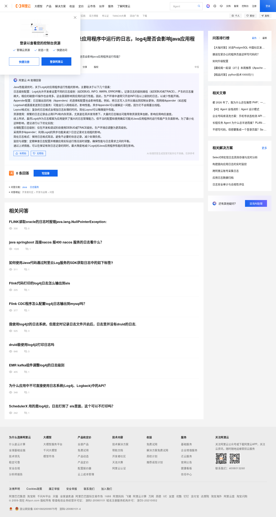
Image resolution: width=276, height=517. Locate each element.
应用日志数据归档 (223, 177)
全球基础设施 (17, 450)
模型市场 (48, 456)
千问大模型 (50, 450)
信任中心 (186, 474)
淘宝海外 (216, 496)
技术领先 (14, 456)
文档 (228, 6)
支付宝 (195, 496)
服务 (110, 6)
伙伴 (101, 6)
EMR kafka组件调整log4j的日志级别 (36, 365)
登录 (268, 6)
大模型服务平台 (53, 444)
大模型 (38, 6)
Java (24, 187)
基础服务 (186, 444)
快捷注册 (24, 62)
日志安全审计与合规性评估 (228, 184)
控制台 (245, 6)
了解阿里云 (123, 6)
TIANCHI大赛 (119, 15)
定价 (81, 6)
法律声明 (14, 488)
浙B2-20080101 (96, 500)
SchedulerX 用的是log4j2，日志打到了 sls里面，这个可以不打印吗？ (62, 406)
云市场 (91, 6)
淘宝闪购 (242, 496)
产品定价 (83, 462)
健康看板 (186, 468)
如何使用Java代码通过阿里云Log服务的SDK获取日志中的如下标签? (61, 262)
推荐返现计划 (155, 462)
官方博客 (93, 15)
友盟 (171, 496)
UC (165, 496)
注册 (254, 6)
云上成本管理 (86, 474)
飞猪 (128, 496)
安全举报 (71, 488)
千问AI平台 (44, 496)
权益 (72, 6)
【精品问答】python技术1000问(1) (233, 74)
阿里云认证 (119, 468)
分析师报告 (16, 474)
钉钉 (186, 496)
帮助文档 (117, 450)
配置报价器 (84, 468)
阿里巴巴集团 (17, 496)
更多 (264, 148)
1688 (108, 496)
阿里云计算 (140, 496)
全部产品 (83, 444)
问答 (52, 192)
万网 (151, 496)
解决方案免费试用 (157, 450)
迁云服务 (186, 456)
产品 (48, 6)
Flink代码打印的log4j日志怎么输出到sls (39, 283)
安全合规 (14, 468)
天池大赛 (117, 462)
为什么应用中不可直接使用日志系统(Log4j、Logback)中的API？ (58, 385)
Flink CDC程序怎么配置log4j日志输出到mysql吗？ (48, 303)
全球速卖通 (67, 496)
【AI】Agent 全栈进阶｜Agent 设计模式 (236, 109)
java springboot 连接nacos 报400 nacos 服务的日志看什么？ (56, 242)
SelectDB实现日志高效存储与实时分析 (235, 157)
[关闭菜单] (6, 6)
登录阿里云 (56, 61)
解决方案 (60, 6)
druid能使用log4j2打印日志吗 (31, 344)
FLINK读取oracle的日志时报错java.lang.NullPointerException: (58, 221)
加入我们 (106, 488)
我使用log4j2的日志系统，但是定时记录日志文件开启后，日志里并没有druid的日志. (72, 324)
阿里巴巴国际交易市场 (89, 496)
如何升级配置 (220, 61)
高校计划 (152, 456)
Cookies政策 (34, 488)
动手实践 (80, 15)
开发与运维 (41, 192)
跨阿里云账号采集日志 (226, 171)
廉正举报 (54, 488)
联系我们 (89, 488)
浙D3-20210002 (147, 500)
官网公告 (186, 462)
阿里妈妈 (118, 496)
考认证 (105, 15)
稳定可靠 (14, 462)
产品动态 (83, 456)
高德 (158, 496)
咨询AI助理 (256, 203)
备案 (236, 6)
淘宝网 (31, 496)
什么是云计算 (17, 444)
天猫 (55, 496)
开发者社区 (27, 192)
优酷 (179, 496)
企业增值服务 (189, 450)
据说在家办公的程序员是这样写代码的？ (236, 54)
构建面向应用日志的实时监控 (230, 164)
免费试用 (83, 450)
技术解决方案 (120, 444)
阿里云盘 (229, 496)
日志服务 (34, 187)
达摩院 (205, 496)
